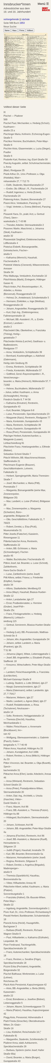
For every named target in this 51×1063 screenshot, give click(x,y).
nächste (26, 19)
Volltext (30, 30)
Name (7, 30)
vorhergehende (11, 19)
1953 (22, 23)
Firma (21, 30)
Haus (14, 30)
